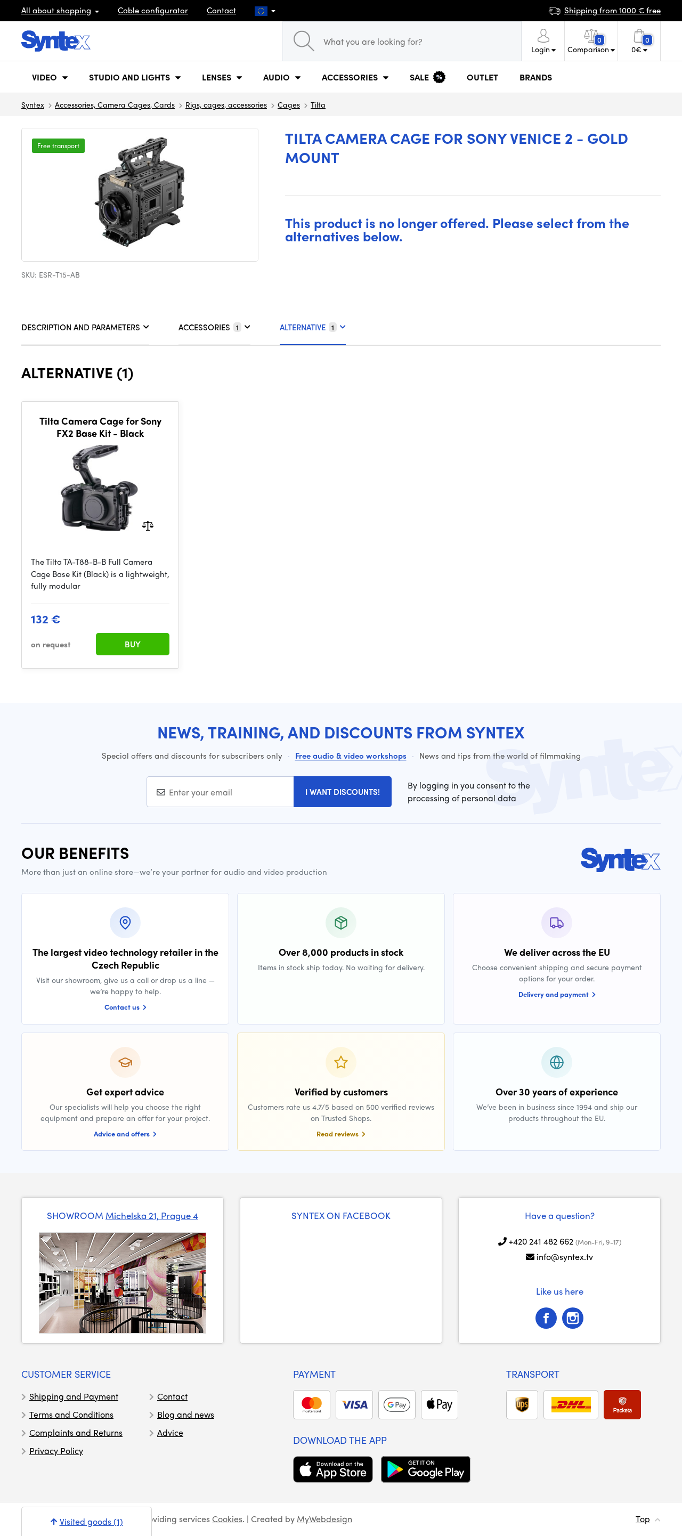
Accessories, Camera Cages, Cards (115, 104)
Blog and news (185, 1414)
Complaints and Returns (76, 1432)
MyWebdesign (324, 1519)
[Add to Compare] (147, 525)
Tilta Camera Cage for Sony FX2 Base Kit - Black (100, 427)
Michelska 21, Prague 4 (151, 1215)
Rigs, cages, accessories (226, 104)
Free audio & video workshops (351, 755)
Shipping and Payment (73, 1396)
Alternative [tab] (307, 327)
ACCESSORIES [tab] (208, 327)
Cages (289, 104)
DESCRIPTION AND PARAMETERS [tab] (80, 327)
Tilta (318, 104)
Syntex (32, 104)
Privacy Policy (56, 1450)
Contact (221, 10)
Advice (170, 1432)
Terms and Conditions (71, 1414)
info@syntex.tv (565, 1256)
